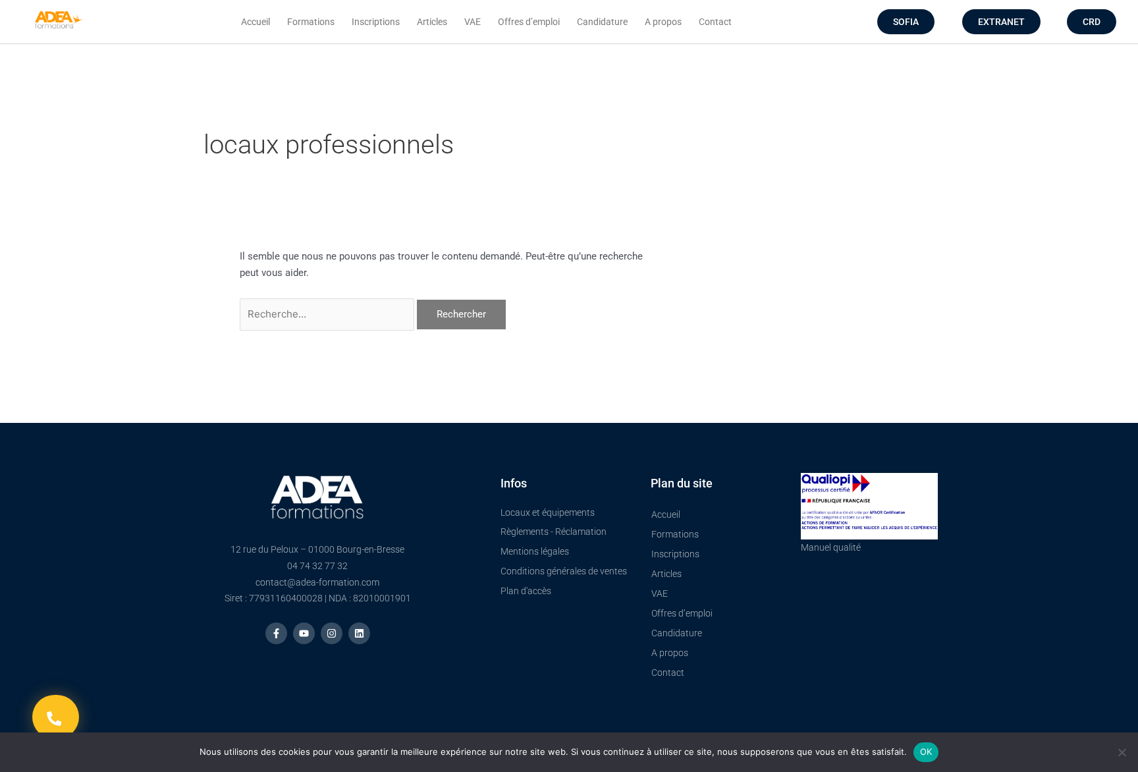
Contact (715, 21)
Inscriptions (376, 21)
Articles (432, 21)
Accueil (255, 21)
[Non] (1121, 752)
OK (926, 751)
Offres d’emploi (529, 21)
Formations (311, 21)
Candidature (602, 21)
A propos (663, 21)
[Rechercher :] (328, 314)
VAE (472, 21)
